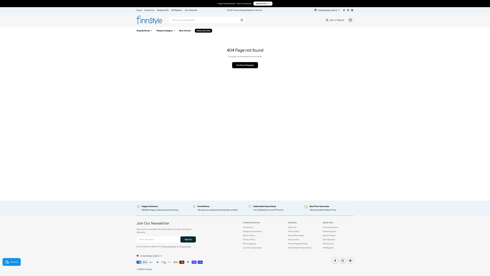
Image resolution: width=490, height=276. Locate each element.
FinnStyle (147, 269)
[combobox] (207, 20)
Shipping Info (163, 10)
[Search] (241, 20)
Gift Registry (176, 10)
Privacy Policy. (185, 246)
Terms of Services (169, 246)
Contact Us (149, 10)
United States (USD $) (327, 10)
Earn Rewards (191, 10)
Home (139, 10)
